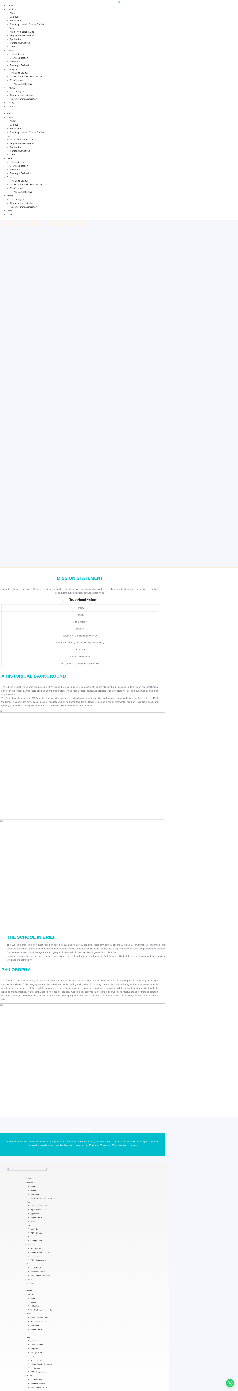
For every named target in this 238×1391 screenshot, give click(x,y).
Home (12, 5)
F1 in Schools (16, 80)
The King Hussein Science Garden (27, 24)
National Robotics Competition (26, 76)
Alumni (12, 88)
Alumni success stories (21, 95)
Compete (13, 69)
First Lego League (19, 72)
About (13, 13)
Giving (11, 102)
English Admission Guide (22, 35)
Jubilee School (17, 54)
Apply (11, 28)
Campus (14, 16)
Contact (12, 106)
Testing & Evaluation (20, 65)
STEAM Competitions (21, 83)
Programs (15, 61)
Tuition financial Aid (20, 42)
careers (14, 46)
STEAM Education (19, 57)
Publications (16, 20)
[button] (230, 1383)
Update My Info (18, 91)
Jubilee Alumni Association (23, 98)
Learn (11, 50)
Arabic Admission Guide (22, 31)
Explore (12, 9)
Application (15, 39)
